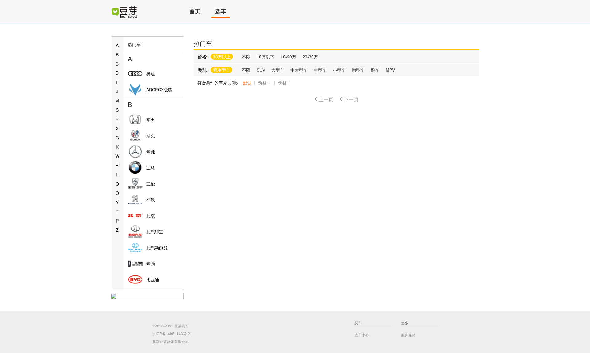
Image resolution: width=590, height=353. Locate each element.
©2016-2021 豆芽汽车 (170, 325)
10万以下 (265, 57)
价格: (203, 57)
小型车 (339, 70)
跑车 (375, 70)
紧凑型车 (221, 70)
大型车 (277, 70)
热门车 (203, 43)
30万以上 (222, 57)
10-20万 (288, 57)
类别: (203, 70)
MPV (390, 70)
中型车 (320, 70)
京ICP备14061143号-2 (171, 333)
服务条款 (408, 334)
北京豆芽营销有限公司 (170, 341)
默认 (247, 83)
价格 (262, 82)
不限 (246, 57)
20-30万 (310, 57)
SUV (261, 70)
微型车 (358, 70)
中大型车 (299, 70)
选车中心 (361, 334)
